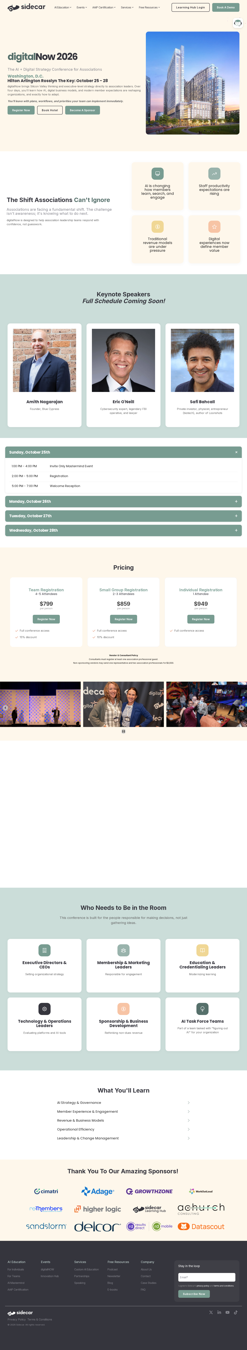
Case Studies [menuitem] (148, 1283)
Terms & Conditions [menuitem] (39, 1319)
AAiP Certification (102, 7)
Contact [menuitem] (146, 1276)
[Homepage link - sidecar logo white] (20, 1314)
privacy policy (203, 1286)
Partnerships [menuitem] (81, 1276)
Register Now (46, 619)
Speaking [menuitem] (79, 1283)
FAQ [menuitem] (143, 1289)
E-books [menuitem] (113, 1289)
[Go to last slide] (5, 708)
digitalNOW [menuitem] (47, 1269)
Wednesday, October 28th (33, 530)
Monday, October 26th (30, 501)
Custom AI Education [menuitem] (86, 1269)
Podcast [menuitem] (113, 1269)
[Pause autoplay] (123, 731)
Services (126, 7)
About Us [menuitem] (146, 1269)
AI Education (61, 7)
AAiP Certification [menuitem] (18, 1289)
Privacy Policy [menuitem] (17, 1319)
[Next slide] (241, 708)
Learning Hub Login (190, 7)
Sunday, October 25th (29, 452)
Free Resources (148, 7)
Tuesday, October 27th (30, 516)
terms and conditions (224, 1286)
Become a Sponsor (82, 110)
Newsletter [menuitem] (114, 1276)
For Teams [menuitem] (14, 1276)
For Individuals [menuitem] (16, 1269)
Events (81, 7)
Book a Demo (226, 7)
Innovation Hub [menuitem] (50, 1276)
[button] (211, 1313)
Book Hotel (50, 110)
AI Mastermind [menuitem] (16, 1283)
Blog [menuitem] (110, 1283)
